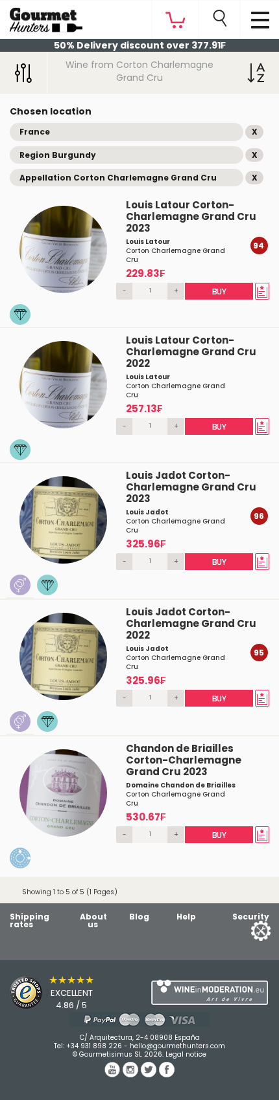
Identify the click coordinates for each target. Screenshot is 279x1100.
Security (250, 916)
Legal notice (185, 1054)
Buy (219, 291)
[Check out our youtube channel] (113, 1074)
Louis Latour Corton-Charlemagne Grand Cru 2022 (191, 351)
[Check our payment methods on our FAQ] (139, 1019)
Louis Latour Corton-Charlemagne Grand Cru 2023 (191, 216)
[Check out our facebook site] (167, 1074)
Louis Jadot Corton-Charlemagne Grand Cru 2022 (191, 623)
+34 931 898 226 (94, 1046)
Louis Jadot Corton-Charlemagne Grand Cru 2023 (191, 486)
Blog (139, 916)
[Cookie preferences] (245, 930)
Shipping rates (29, 920)
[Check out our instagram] (132, 1074)
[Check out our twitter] (150, 1074)
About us (93, 920)
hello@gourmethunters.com (177, 1046)
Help (186, 916)
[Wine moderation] (209, 992)
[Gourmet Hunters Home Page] (41, 17)
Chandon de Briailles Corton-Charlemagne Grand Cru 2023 (183, 760)
